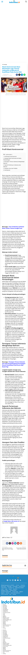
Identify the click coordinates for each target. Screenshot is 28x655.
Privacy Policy (15, 591)
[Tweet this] (19, 75)
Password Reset (13, 590)
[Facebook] (7, 543)
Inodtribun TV (11, 587)
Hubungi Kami (22, 586)
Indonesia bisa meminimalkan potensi (13, 398)
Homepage (15, 586)
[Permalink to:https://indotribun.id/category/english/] (25, 565)
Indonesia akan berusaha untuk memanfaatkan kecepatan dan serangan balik (13, 465)
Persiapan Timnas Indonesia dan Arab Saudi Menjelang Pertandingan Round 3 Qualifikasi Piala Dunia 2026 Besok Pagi (13, 364)
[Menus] (2, 1)
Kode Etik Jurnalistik (19, 587)
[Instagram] (12, 543)
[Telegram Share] (22, 75)
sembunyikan (9, 154)
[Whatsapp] (24, 75)
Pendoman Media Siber (6, 591)
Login (6, 589)
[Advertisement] (14, 18)
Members (15, 589)
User (10, 594)
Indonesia (5, 288)
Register (21, 591)
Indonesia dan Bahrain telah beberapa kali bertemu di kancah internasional (13, 411)
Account (17, 585)
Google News (7, 521)
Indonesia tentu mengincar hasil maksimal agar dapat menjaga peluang (14, 349)
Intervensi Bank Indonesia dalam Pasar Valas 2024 (21, 547)
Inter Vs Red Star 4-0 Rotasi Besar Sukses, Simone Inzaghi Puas (13, 227)
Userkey (14, 594)
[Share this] (17, 75)
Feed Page (9, 586)
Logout (10, 589)
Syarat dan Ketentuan (15, 593)
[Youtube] (18, 543)
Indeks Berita (4, 587)
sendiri (20, 423)
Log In (2, 589)
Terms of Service (4, 594)
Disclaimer (23, 585)
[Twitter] (10, 543)
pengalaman (20, 185)
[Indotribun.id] (14, 1)
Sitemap (7, 593)
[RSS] (21, 543)
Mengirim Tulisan (4, 590)
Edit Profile (3, 586)
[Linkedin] (15, 543)
